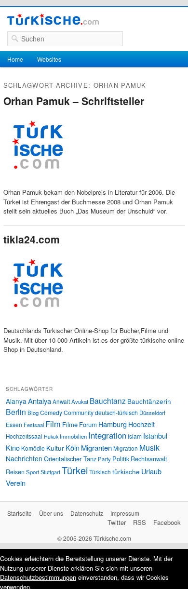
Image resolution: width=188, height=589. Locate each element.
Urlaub (151, 471)
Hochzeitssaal (24, 436)
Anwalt (61, 401)
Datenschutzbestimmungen (38, 577)
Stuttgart (50, 472)
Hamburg (112, 424)
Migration (125, 448)
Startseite (19, 513)
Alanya (16, 401)
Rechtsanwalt (149, 459)
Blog (33, 412)
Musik (149, 447)
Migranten (96, 447)
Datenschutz (86, 513)
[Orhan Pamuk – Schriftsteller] (37, 182)
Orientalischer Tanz (70, 458)
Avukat (79, 401)
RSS (139, 522)
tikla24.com (31, 239)
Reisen (15, 472)
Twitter (116, 522)
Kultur (55, 448)
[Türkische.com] (53, 21)
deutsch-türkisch (116, 412)
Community (79, 412)
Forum (88, 424)
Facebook (167, 522)
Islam (135, 436)
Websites (49, 59)
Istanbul (155, 435)
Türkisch (100, 472)
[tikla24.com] (37, 321)
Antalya (39, 401)
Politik (120, 458)
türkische (126, 471)
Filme (70, 424)
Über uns (51, 513)
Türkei (75, 470)
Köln (73, 447)
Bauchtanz (108, 400)
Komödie (33, 448)
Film (53, 423)
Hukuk (51, 436)
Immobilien (73, 436)
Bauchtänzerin (149, 401)
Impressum (124, 513)
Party (104, 459)
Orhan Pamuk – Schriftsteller (73, 101)
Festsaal (34, 424)
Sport (32, 472)
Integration (107, 435)
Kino (13, 447)
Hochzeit (141, 424)
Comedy (51, 412)
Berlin (16, 411)
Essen (14, 424)
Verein (16, 483)
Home (15, 59)
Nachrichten (24, 458)
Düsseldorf (152, 412)
